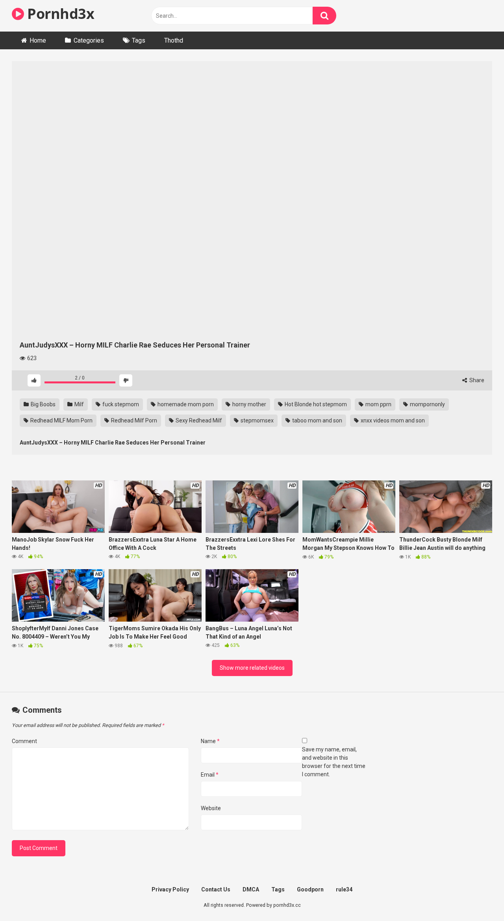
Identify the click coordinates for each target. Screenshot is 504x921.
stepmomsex (256, 420)
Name (210, 741)
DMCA (251, 889)
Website (211, 808)
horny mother (248, 404)
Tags (138, 40)
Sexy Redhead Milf (198, 420)
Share (476, 380)
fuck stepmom (120, 404)
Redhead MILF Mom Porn (61, 420)
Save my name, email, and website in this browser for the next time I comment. (333, 761)
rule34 (344, 889)
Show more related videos (252, 668)
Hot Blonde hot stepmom (315, 404)
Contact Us (215, 889)
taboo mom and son (316, 420)
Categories (89, 40)
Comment (24, 741)
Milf (78, 404)
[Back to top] (477, 897)
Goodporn (310, 889)
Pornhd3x (59, 13)
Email (210, 775)
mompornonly (427, 404)
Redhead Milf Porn (133, 420)
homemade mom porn (185, 404)
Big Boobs (43, 404)
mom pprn (377, 404)
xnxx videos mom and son (392, 420)
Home (38, 40)
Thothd (173, 40)
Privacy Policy (170, 889)
